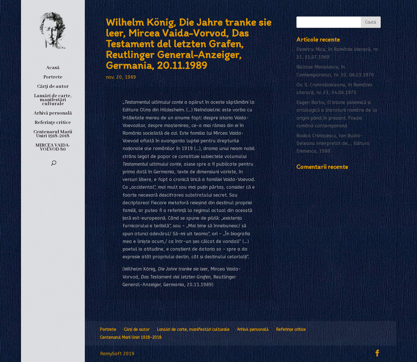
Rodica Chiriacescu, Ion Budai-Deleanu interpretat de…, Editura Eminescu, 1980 (333, 143)
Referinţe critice (53, 123)
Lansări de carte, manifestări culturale (52, 100)
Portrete (52, 77)
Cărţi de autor (53, 87)
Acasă (53, 68)
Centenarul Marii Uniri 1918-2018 (52, 134)
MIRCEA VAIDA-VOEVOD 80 (52, 147)
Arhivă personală (53, 113)
